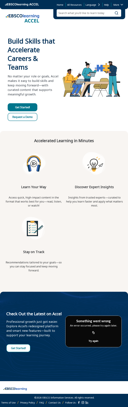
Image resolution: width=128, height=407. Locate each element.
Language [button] (91, 4)
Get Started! (22, 107)
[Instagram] (83, 402)
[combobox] (117, 5)
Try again (93, 340)
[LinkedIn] (87, 402)
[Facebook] (79, 402)
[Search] (116, 13)
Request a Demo (22, 117)
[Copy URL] (93, 332)
